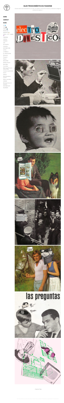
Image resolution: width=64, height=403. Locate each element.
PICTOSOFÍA (6, 44)
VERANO (5, 81)
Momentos (5, 55)
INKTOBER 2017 (6, 86)
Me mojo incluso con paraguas (7, 83)
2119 (4, 42)
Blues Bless (5, 64)
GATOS (4, 50)
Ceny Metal (5, 66)
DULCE (4, 72)
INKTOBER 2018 (6, 48)
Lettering (5, 39)
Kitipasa (4, 59)
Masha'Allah (5, 60)
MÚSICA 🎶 (5, 30)
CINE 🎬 (5, 27)
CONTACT (6, 20)
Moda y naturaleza (7, 79)
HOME (5, 17)
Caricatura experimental (8, 71)
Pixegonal (5, 57)
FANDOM (5, 41)
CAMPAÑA (5, 37)
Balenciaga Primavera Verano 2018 (7, 68)
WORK (5, 23)
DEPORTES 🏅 (6, 32)
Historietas (5, 46)
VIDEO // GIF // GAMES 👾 (8, 35)
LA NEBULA (5, 51)
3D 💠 (4, 25)
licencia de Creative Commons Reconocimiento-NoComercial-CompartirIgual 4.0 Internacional (42, 398)
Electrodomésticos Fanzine (7, 77)
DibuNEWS (5, 87)
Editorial (4, 74)
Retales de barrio (6, 62)
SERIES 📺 (5, 29)
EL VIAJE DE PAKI (7, 53)
